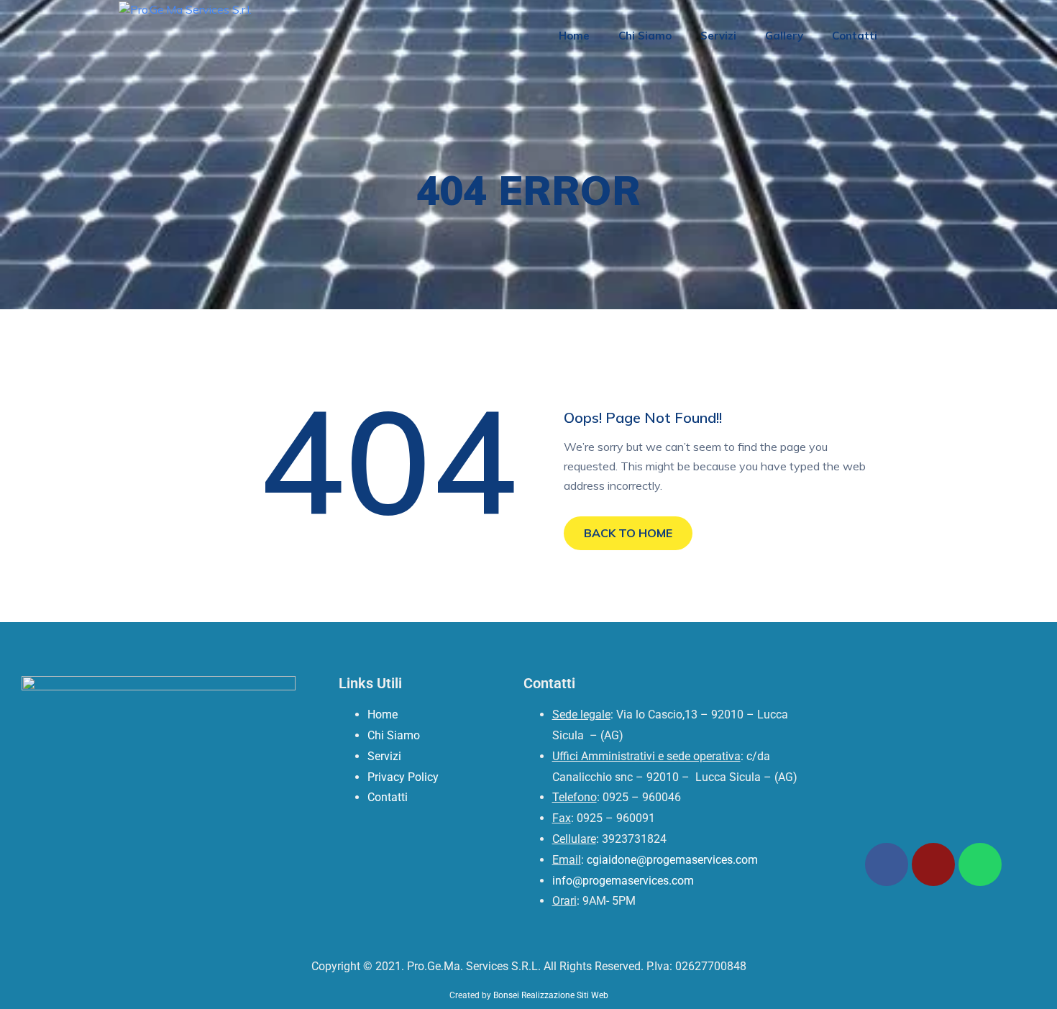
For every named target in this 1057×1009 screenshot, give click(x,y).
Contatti (854, 35)
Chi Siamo (645, 35)
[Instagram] (933, 864)
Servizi (718, 35)
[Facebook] (886, 864)
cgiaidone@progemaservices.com (672, 860)
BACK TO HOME (628, 533)
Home (574, 35)
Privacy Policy (403, 777)
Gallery (784, 35)
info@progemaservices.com (623, 880)
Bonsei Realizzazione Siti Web (550, 995)
